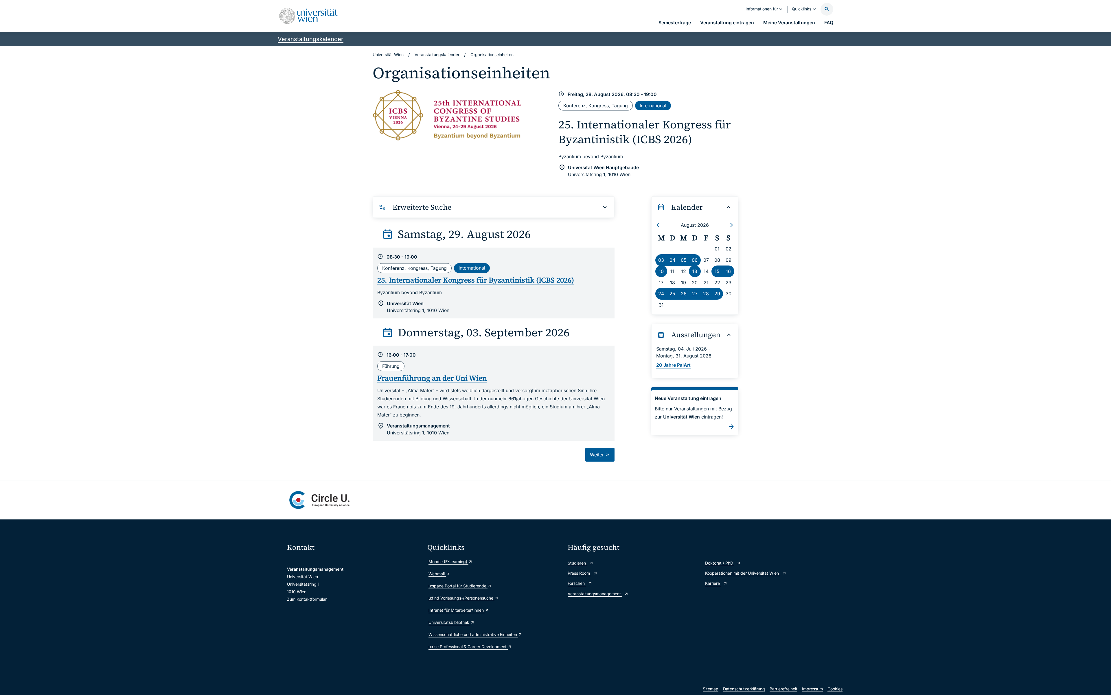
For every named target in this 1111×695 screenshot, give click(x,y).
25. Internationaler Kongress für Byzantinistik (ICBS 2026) (644, 132)
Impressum (812, 688)
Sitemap (710, 688)
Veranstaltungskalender (310, 39)
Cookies (835, 688)
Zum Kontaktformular (307, 599)
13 (694, 271)
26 (684, 293)
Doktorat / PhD (719, 563)
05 (684, 260)
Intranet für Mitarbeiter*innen (456, 610)
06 (695, 260)
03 (661, 260)
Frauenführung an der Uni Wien (432, 378)
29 (717, 293)
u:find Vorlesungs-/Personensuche (461, 598)
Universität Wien (388, 54)
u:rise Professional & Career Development (468, 646)
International (653, 105)
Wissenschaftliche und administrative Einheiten (473, 634)
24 (661, 293)
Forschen (577, 583)
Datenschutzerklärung (744, 688)
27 (695, 293)
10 (661, 271)
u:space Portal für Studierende (458, 585)
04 (672, 260)
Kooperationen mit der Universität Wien (742, 573)
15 (717, 271)
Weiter (597, 455)
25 (672, 293)
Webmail (437, 573)
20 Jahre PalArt (673, 365)
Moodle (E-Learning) (448, 561)
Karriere (713, 583)
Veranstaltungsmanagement (595, 593)
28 (706, 293)
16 (728, 271)
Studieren (577, 563)
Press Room (579, 573)
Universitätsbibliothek (449, 622)
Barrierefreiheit (783, 688)
